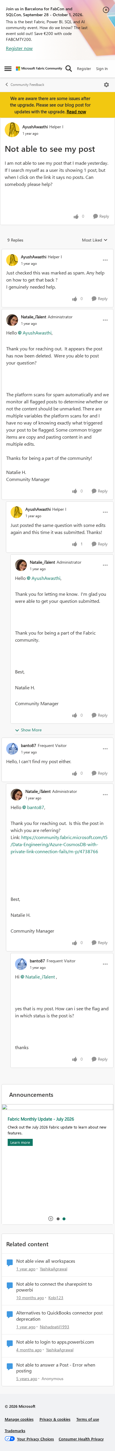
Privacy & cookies (55, 1419)
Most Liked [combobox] (95, 240)
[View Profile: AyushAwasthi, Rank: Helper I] (12, 129)
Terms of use (87, 1419)
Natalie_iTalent (33, 317)
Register (84, 68)
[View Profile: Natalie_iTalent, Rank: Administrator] (12, 320)
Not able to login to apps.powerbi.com (55, 1342)
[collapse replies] (57, 252)
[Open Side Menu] (7, 68)
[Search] (68, 68)
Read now (76, 111)
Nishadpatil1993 (54, 1326)
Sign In (102, 68)
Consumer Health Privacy (81, 1438)
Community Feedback (27, 84)
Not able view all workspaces (45, 1261)
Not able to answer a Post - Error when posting (55, 1368)
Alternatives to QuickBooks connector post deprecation (59, 1316)
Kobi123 (55, 1297)
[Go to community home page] (39, 68)
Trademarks (15, 1430)
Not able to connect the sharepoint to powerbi (54, 1287)
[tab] (58, 1219)
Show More (31, 730)
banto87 (28, 745)
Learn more (20, 1142)
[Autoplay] (50, 1219)
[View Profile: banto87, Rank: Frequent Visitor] (12, 749)
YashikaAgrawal (53, 1269)
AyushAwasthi (35, 126)
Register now (19, 48)
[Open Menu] (106, 85)
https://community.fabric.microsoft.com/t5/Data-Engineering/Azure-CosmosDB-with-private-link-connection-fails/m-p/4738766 (59, 844)
